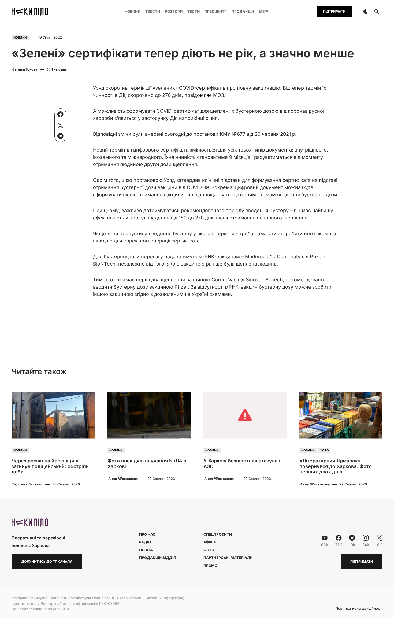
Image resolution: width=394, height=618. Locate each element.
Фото (324, 451)
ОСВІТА (146, 550)
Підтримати (334, 11)
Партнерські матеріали (227, 558)
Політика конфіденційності (358, 608)
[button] (365, 11)
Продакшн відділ (157, 558)
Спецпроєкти (217, 534)
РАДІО (145, 542)
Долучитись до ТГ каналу (46, 562)
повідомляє (198, 95)
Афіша (209, 542)
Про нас (147, 534)
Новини (20, 37)
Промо (210, 566)
